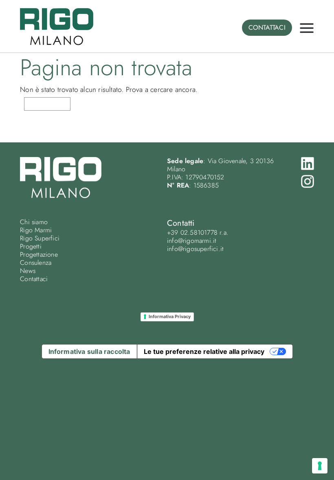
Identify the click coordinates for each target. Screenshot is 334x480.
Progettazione (39, 254)
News (27, 270)
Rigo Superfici (39, 238)
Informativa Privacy (170, 316)
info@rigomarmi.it (191, 240)
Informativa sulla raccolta (89, 351)
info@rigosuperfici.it (195, 248)
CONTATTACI (267, 27)
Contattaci (34, 279)
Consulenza (35, 262)
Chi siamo (34, 222)
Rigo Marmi (36, 230)
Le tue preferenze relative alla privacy (204, 351)
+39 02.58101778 (192, 232)
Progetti (31, 246)
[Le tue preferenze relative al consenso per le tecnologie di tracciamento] (319, 465)
